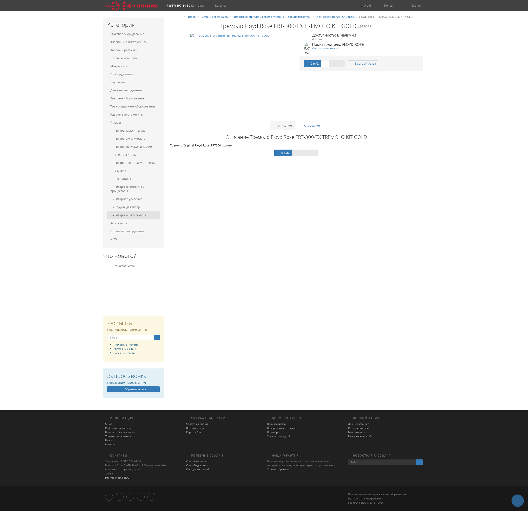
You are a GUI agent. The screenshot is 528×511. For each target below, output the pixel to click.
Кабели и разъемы (123, 50)
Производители (276, 424)
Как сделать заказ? (197, 469)
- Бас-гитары (120, 179)
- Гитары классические (127, 130)
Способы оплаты (196, 461)
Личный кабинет (358, 424)
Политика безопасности (120, 432)
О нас (108, 424)
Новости (110, 440)
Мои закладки (356, 432)
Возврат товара (195, 428)
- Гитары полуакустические (131, 147)
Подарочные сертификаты (283, 428)
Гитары (115, 122)
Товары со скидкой (278, 436)
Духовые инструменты (126, 90)
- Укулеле (118, 171)
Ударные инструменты (126, 114)
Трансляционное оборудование (133, 106)
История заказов (358, 428)
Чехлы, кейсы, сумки (124, 58)
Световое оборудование (127, 98)
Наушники (117, 82)
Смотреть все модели (325, 48)
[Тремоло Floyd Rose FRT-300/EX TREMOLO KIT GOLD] (231, 75)
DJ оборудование (122, 74)
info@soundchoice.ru (117, 477)
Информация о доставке (120, 428)
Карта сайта (193, 432)
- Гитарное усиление (126, 199)
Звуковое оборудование (127, 34)
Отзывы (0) (311, 125)
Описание (284, 125)
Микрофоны (119, 66)
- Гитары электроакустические (133, 163)
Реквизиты (111, 444)
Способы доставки (197, 465)
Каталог (220, 5)
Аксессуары (118, 223)
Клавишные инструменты (128, 42)
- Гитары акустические (127, 138)
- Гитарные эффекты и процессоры (127, 189)
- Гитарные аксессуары (128, 215)
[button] (365, 5)
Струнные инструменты (127, 231)
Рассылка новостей (360, 436)
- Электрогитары (123, 155)
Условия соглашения (118, 436)
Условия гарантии (278, 469)
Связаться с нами (197, 424)
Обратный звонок (135, 389)
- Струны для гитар (125, 207)
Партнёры (273, 432)
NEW (113, 239)
